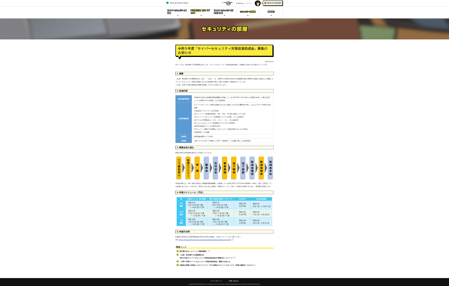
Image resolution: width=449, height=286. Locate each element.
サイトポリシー (216, 281)
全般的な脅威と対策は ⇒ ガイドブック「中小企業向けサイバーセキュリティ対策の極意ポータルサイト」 (218, 265)
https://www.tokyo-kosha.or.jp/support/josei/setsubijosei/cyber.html (205, 240)
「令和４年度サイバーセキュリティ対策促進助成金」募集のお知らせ (204, 261)
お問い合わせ (233, 281)
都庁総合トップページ (245, 3)
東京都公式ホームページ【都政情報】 (193, 251)
